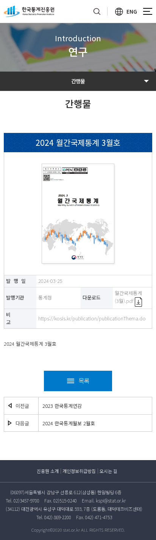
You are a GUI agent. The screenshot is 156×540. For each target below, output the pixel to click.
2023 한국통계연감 (62, 405)
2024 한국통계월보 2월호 (68, 423)
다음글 (22, 423)
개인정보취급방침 (79, 471)
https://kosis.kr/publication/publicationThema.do (92, 318)
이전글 (22, 405)
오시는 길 (108, 471)
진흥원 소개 (48, 471)
